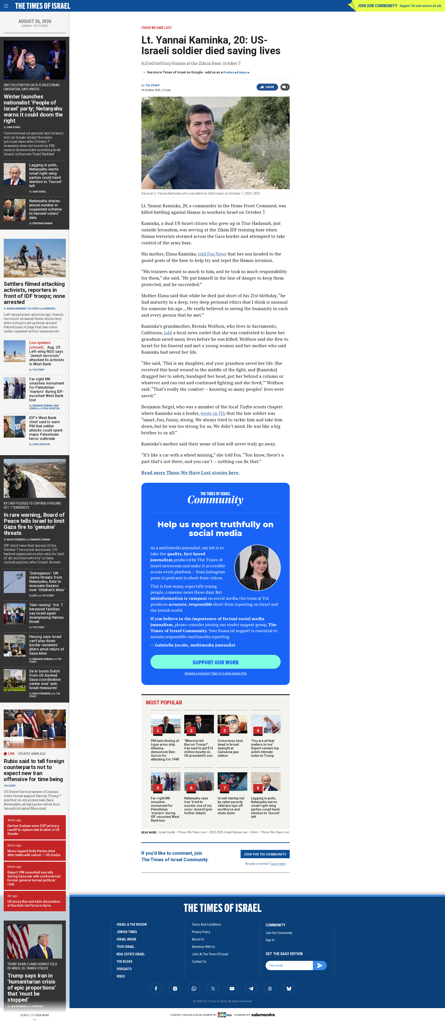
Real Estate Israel (131, 954)
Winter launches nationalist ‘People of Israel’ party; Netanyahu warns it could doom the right (33, 109)
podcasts (124, 969)
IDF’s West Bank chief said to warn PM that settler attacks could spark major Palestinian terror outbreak (46, 428)
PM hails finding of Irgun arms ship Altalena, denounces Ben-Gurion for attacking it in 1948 (165, 750)
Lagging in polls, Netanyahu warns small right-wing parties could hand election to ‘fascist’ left (265, 807)
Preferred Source (236, 72)
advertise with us (203, 947)
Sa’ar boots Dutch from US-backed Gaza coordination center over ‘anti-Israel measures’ (45, 679)
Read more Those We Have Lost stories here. (190, 472)
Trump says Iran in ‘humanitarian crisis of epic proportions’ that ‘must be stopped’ (31, 988)
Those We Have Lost (192, 832)
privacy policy (201, 932)
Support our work (216, 662)
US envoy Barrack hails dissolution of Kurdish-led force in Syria (33, 903)
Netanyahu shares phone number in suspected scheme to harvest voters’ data (45, 209)
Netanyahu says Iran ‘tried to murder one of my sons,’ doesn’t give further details (198, 805)
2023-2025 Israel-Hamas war (228, 832)
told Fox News (212, 254)
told (168, 332)
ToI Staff (152, 85)
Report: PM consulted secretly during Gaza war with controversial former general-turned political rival (33, 878)
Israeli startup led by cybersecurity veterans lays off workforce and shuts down (231, 805)
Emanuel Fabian (42, 405)
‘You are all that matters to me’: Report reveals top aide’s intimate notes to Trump (265, 748)
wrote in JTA (212, 413)
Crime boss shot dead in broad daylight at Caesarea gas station (230, 748)
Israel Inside (167, 832)
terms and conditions (206, 924)
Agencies (49, 308)
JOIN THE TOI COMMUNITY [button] (265, 854)
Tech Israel (125, 947)
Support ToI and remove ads (421, 6)
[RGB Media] (225, 1014)
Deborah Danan (42, 223)
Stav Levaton (51, 408)
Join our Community (377, 5)
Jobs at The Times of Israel (210, 954)
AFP (34, 595)
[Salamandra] (263, 1014)
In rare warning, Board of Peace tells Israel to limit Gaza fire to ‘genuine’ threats (34, 524)
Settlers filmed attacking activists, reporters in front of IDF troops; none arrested (34, 293)
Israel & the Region (132, 924)
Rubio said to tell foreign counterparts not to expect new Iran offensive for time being (34, 770)
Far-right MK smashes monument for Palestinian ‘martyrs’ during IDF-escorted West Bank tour (165, 809)
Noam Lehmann (16, 308)
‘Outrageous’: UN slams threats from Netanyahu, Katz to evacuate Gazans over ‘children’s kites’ (47, 581)
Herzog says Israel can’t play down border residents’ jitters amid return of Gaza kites (46, 645)
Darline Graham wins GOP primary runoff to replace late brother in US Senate (33, 830)
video (121, 976)
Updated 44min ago (32, 754)
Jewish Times (127, 932)
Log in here (278, 863)
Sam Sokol (14, 127)
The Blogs (124, 961)
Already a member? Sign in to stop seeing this (215, 673)
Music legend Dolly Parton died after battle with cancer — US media (33, 853)
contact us (199, 961)
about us (198, 939)
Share (269, 87)
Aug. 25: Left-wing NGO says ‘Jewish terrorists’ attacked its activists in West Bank (46, 355)
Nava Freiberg (16, 539)
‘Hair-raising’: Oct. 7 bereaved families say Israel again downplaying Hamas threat (46, 613)
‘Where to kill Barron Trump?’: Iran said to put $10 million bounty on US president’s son (198, 748)
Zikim (254, 832)
